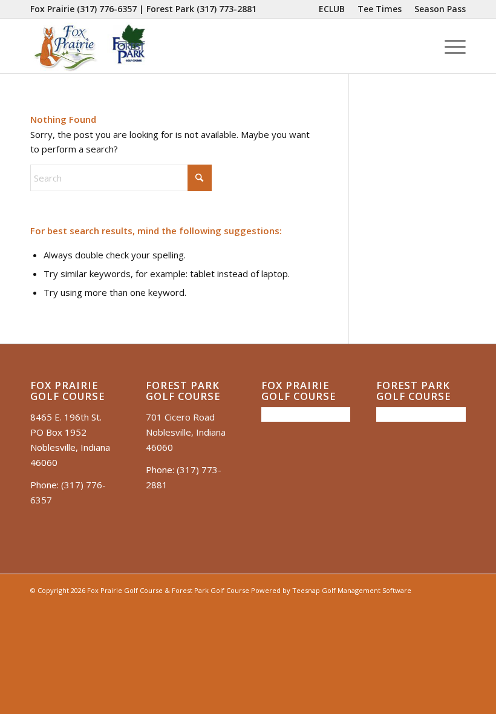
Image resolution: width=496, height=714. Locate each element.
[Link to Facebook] (384, 604)
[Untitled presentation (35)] (89, 46)
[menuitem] (332, 9)
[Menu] (449, 46)
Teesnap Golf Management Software (351, 590)
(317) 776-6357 (107, 9)
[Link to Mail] (438, 604)
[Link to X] (420, 604)
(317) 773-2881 (226, 9)
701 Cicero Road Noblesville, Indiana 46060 (186, 432)
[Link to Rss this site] (457, 604)
